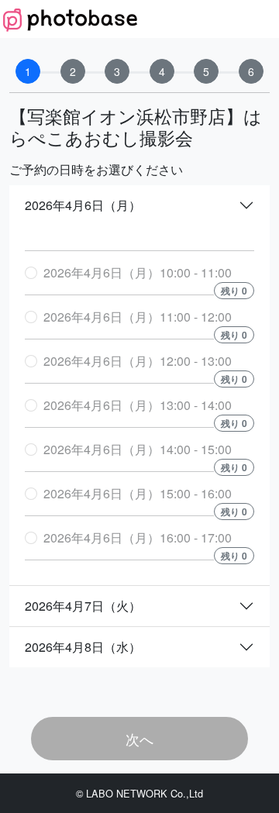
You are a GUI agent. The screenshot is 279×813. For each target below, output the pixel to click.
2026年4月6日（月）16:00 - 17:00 (137, 537)
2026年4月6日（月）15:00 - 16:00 (137, 493)
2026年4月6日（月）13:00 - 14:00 (137, 405)
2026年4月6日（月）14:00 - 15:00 (137, 449)
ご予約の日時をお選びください (96, 169)
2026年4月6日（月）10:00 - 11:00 (137, 272)
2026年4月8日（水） (83, 647)
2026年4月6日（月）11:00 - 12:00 (137, 317)
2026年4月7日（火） (83, 606)
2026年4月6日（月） (83, 205)
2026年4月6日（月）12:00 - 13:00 (137, 361)
